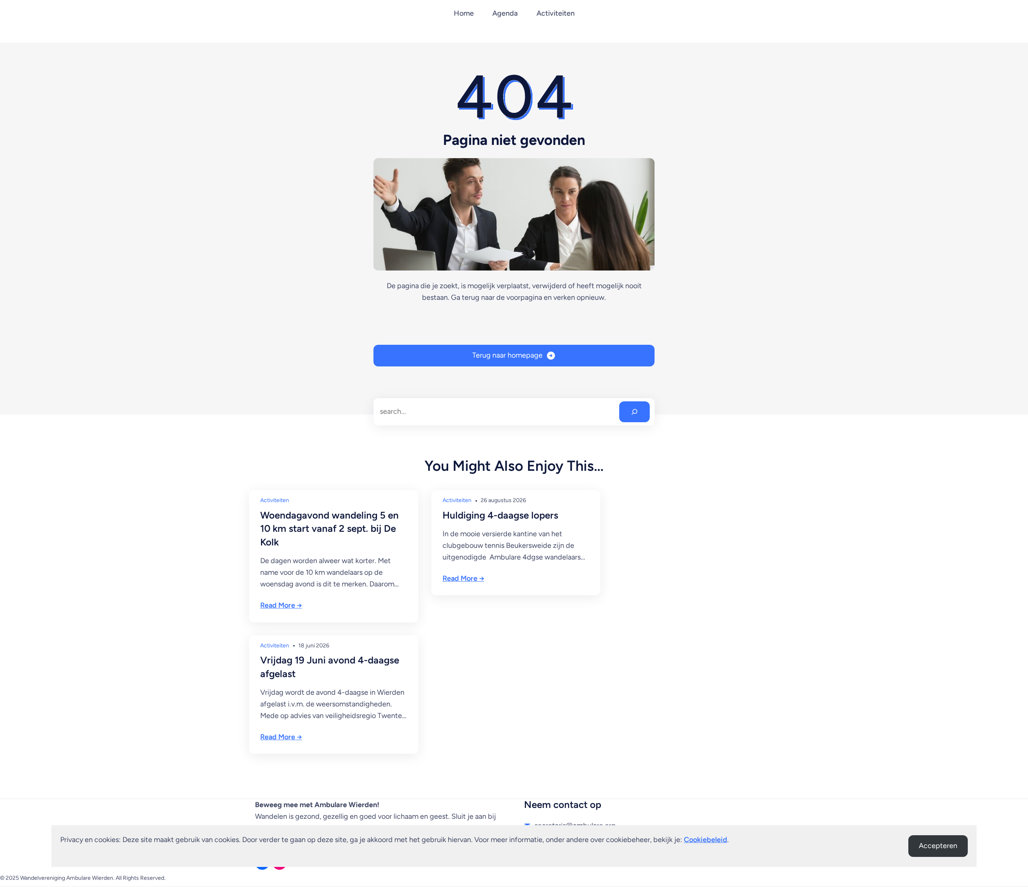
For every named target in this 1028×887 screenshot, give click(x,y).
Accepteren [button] (938, 845)
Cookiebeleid (705, 839)
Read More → (281, 605)
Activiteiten (274, 500)
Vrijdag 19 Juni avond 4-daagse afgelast (329, 666)
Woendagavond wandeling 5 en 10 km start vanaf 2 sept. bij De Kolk (329, 528)
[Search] (634, 411)
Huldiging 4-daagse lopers (500, 515)
